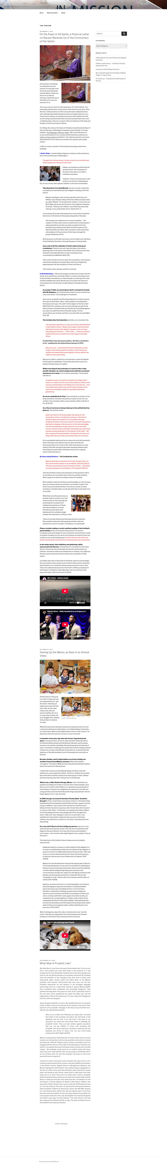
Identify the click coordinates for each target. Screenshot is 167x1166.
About (63, 13)
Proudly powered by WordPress (49, 1161)
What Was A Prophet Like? (55, 963)
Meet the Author (52, 13)
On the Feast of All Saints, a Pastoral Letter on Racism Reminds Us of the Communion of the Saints (64, 38)
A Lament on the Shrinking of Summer (107, 69)
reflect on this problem (48, 137)
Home (41, 13)
